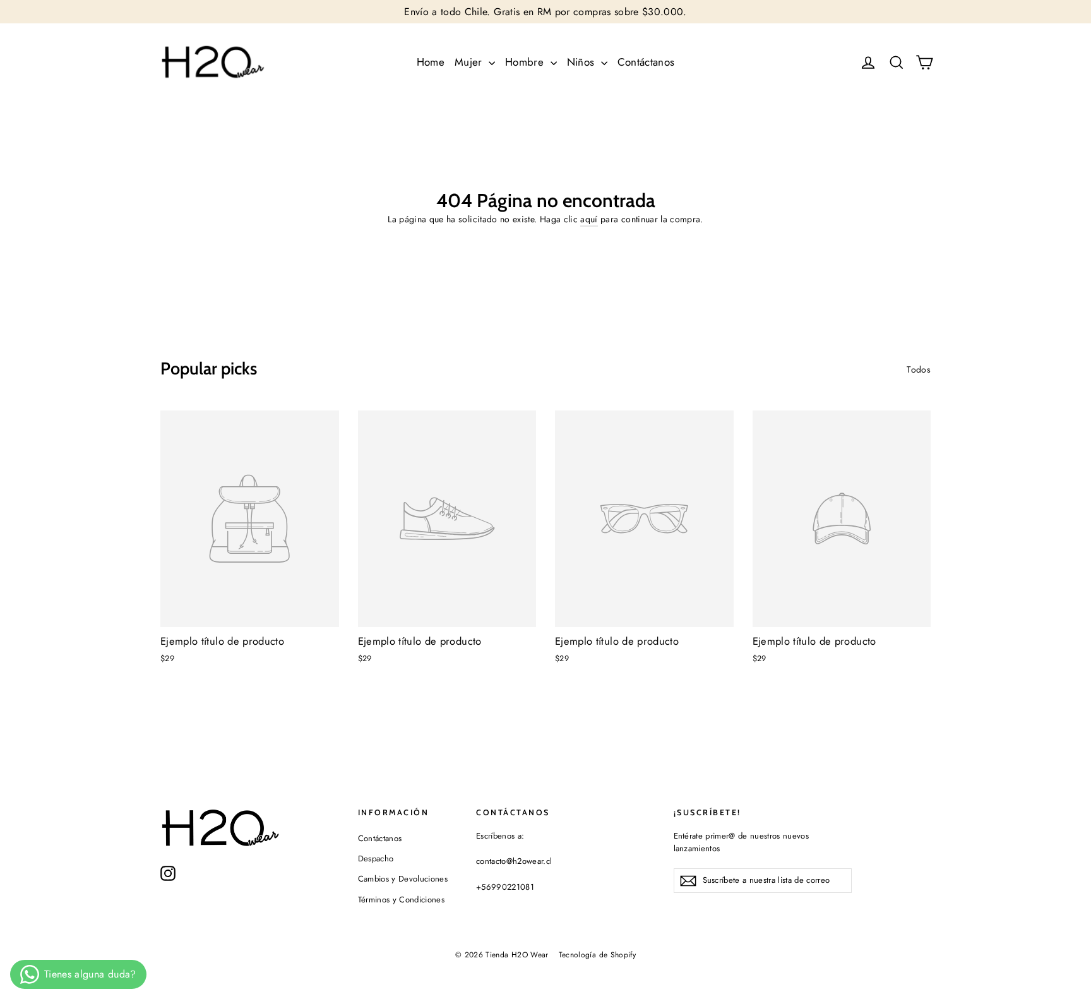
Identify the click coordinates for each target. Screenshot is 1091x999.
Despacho (376, 858)
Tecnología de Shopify (597, 954)
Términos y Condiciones (401, 900)
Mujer (470, 61)
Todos (919, 369)
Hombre (526, 61)
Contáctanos (646, 61)
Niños (582, 61)
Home (430, 61)
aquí (588, 219)
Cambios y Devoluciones (403, 879)
